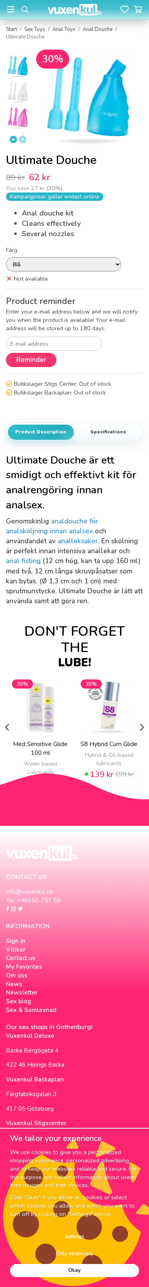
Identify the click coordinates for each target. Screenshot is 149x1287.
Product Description (40, 432)
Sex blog (18, 1001)
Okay (74, 1270)
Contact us (20, 958)
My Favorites (24, 967)
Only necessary (74, 1253)
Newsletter (22, 993)
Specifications (108, 432)
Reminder (31, 359)
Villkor (15, 950)
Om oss (16, 975)
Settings (74, 1236)
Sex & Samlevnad (31, 1010)
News (14, 984)
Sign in (15, 941)
